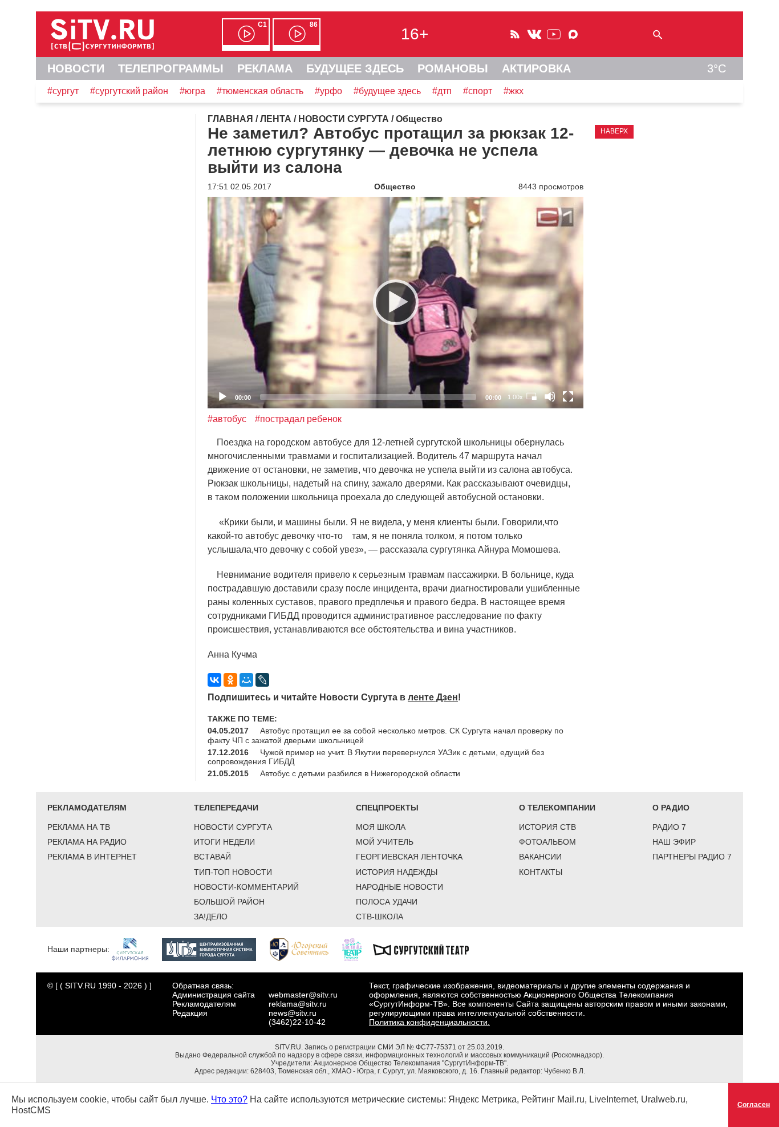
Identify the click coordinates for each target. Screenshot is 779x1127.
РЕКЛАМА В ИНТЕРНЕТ (92, 856)
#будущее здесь (387, 91)
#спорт (477, 91)
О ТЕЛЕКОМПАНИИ (557, 807)
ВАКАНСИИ (540, 856)
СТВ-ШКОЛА (379, 916)
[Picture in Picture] (531, 396)
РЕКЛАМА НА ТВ (78, 827)
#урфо (328, 91)
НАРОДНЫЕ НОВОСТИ (399, 886)
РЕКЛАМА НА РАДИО (87, 841)
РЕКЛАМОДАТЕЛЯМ (87, 807)
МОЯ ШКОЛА (380, 827)
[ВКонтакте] (214, 680)
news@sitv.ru (293, 1012)
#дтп (442, 91)
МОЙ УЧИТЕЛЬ (384, 841)
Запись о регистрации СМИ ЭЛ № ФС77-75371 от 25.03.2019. (404, 1047)
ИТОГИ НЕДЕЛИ (224, 841)
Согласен (753, 1105)
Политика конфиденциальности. (429, 1022)
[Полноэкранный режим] (568, 396)
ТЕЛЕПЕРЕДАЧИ (226, 807)
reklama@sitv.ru (298, 1003)
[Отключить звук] (550, 396)
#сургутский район (129, 91)
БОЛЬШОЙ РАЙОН (229, 901)
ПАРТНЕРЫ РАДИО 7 (692, 856)
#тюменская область (260, 91)
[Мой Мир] (246, 680)
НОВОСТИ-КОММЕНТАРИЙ (246, 886)
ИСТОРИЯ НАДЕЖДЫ (396, 872)
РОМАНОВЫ (452, 68)
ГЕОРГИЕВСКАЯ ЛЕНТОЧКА (409, 856)
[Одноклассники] (230, 680)
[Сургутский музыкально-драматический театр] (426, 949)
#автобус (227, 419)
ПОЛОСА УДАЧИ (386, 901)
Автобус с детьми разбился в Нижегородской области (360, 773)
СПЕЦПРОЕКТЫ (387, 807)
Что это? (229, 1099)
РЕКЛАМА (265, 68)
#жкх (514, 91)
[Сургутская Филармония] (136, 949)
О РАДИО (670, 807)
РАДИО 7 (669, 827)
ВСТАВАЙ (212, 856)
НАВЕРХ (614, 131)
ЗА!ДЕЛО (211, 916)
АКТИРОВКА (536, 68)
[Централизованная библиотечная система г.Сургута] (214, 949)
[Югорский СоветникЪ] (305, 949)
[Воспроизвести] (396, 302)
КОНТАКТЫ (540, 872)
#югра (192, 91)
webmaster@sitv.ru (303, 994)
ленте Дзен (433, 697)
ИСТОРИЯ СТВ (547, 827)
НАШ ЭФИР (674, 841)
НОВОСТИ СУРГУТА (233, 827)
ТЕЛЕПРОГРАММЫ (171, 68)
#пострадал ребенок (298, 419)
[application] (395, 302)
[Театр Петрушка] (357, 949)
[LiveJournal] (262, 680)
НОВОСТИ (75, 68)
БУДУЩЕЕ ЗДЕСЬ (355, 68)
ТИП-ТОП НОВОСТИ (233, 872)
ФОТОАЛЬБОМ (547, 841)
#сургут (63, 91)
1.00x (515, 397)
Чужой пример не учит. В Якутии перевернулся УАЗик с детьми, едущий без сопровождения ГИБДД (376, 757)
